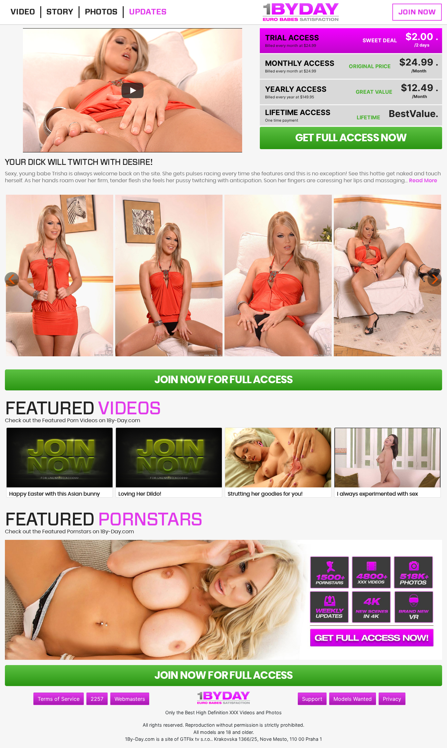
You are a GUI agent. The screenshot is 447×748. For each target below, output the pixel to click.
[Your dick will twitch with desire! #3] (278, 276)
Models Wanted (352, 699)
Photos (101, 12)
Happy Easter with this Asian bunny (54, 494)
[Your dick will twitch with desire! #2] (169, 276)
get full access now (351, 138)
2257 (97, 699)
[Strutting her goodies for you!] (278, 457)
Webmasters (130, 699)
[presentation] (12, 279)
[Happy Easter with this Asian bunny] (60, 457)
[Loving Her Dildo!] (169, 457)
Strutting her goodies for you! (265, 494)
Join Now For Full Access (223, 380)
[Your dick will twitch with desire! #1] (59, 276)
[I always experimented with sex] (387, 457)
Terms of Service (59, 699)
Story (59, 12)
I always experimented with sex (377, 494)
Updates (148, 12)
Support (312, 699)
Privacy (392, 699)
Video (22, 12)
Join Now (417, 12)
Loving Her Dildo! (139, 494)
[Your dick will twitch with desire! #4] (387, 276)
